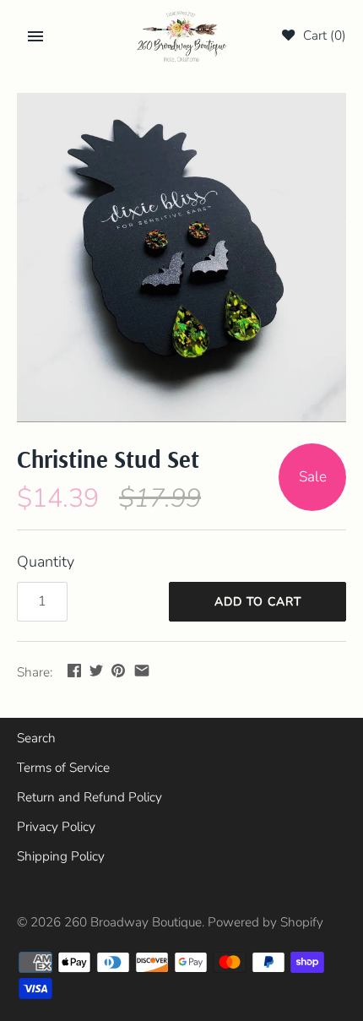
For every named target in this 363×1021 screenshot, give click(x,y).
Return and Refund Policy (89, 797)
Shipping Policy (61, 856)
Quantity (45, 561)
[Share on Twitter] (96, 670)
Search (36, 738)
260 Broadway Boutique (133, 922)
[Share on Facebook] (74, 670)
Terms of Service (63, 767)
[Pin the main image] (118, 670)
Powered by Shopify (265, 922)
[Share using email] (141, 670)
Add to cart (257, 602)
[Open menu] (35, 36)
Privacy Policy (56, 826)
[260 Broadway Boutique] (182, 37)
